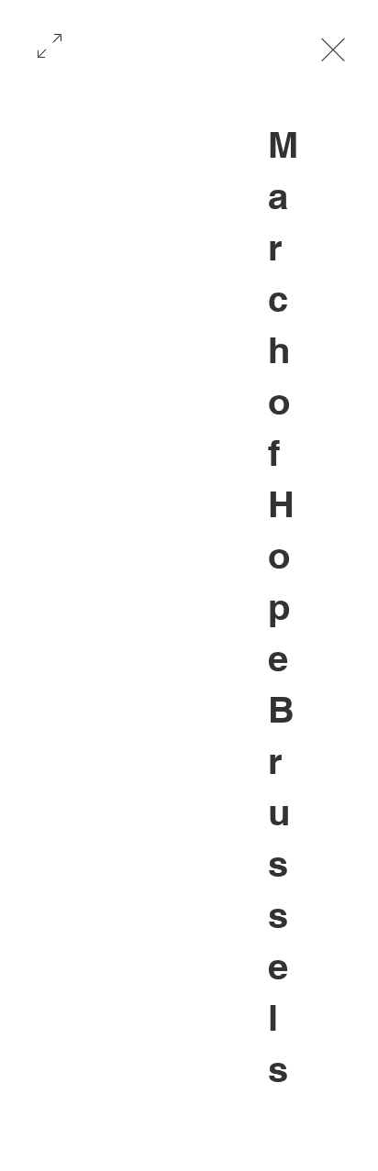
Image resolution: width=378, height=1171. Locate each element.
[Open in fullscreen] (49, 44)
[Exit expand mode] (333, 48)
